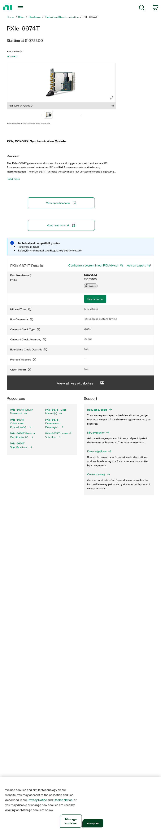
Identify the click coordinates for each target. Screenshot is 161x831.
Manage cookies (71, 821)
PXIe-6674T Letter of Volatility (58, 435)
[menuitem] (141, 8)
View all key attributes (75, 382)
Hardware (35, 17)
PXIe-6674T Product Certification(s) (22, 435)
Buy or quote (95, 299)
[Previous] (41, 115)
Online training (96, 474)
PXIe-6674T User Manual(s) (55, 411)
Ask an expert (136, 265)
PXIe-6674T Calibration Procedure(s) (18, 423)
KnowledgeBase (96, 451)
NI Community (95, 432)
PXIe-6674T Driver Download (21, 411)
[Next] (81, 115)
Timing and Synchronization (62, 17)
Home (10, 17)
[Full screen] (112, 98)
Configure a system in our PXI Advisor (93, 265)
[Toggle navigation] (25, 8)
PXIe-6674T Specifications (18, 445)
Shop (21, 17)
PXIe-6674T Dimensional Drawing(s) (52, 423)
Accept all (92, 823)
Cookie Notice (63, 800)
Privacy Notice (37, 800)
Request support (97, 409)
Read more (13, 179)
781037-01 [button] (12, 56)
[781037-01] (48, 115)
